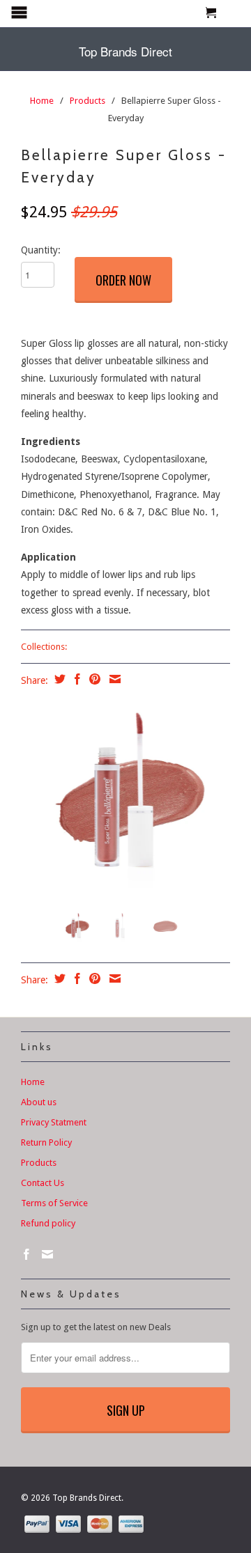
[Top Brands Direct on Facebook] (26, 1254)
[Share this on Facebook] (75, 679)
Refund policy (48, 1223)
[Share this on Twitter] (58, 679)
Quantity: (41, 250)
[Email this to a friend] (113, 679)
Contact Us (42, 1183)
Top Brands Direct (125, 51)
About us (38, 1102)
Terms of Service (54, 1203)
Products (87, 100)
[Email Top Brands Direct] (47, 1254)
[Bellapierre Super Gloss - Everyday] (125, 794)
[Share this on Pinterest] (93, 679)
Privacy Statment (53, 1122)
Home (33, 1082)
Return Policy (46, 1142)
